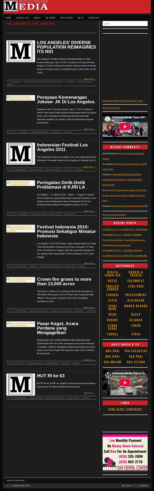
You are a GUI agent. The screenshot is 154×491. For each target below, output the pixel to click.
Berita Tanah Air (113, 273)
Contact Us (22, 17)
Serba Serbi (113, 327)
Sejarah (136, 320)
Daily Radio (66, 17)
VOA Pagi (136, 356)
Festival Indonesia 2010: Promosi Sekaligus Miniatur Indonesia (66, 231)
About (37, 17)
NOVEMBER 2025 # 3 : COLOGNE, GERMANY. (122, 250)
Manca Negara (136, 306)
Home (8, 17)
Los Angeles (69, 82)
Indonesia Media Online (21, 486)
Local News (47, 82)
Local (36, 214)
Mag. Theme (126, 486)
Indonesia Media (20, 169)
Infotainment (136, 294)
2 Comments (91, 310)
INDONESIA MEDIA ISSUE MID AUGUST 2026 (123, 101)
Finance (112, 294)
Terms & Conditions (15, 480)
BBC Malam (113, 362)
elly (15, 132)
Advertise (94, 17)
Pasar (56, 363)
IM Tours (50, 17)
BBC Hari (112, 356)
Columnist (136, 280)
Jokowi (37, 132)
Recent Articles (57, 82)
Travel (112, 334)
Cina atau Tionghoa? (125, 409)
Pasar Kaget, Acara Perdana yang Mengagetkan (57, 328)
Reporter (17, 82)
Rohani (113, 320)
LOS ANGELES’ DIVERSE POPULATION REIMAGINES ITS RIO (66, 47)
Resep (136, 314)
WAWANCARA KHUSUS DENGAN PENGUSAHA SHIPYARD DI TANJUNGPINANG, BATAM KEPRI (123, 179)
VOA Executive (136, 351)
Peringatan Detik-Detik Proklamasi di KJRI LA (61, 184)
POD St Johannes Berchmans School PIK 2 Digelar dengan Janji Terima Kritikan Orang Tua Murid (125, 195)
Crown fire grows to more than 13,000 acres (64, 281)
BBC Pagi (113, 351)
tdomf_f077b (18, 363)
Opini (112, 314)
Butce (113, 280)
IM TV (80, 17)
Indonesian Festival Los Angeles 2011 (62, 147)
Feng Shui (136, 286)
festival (42, 266)
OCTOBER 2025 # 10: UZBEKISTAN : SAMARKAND (125, 229)
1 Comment (67, 132)
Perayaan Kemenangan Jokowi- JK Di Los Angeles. (66, 99)
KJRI (32, 214)
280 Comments (69, 214)
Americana (27, 82)
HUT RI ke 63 (51, 375)
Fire (60, 310)
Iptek (112, 300)
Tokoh (136, 325)
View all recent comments (114, 214)
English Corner (37, 82)
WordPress (144, 486)
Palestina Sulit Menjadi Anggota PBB (131, 206)
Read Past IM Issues (111, 108)
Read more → (90, 78)
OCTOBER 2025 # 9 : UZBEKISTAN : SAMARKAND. (125, 255)
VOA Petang (136, 362)
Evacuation (55, 310)
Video (40, 169)
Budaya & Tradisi (136, 273)
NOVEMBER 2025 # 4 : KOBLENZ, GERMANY (122, 234)
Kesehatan (136, 300)
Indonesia (48, 169)
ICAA (32, 132)
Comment (10, 84)
